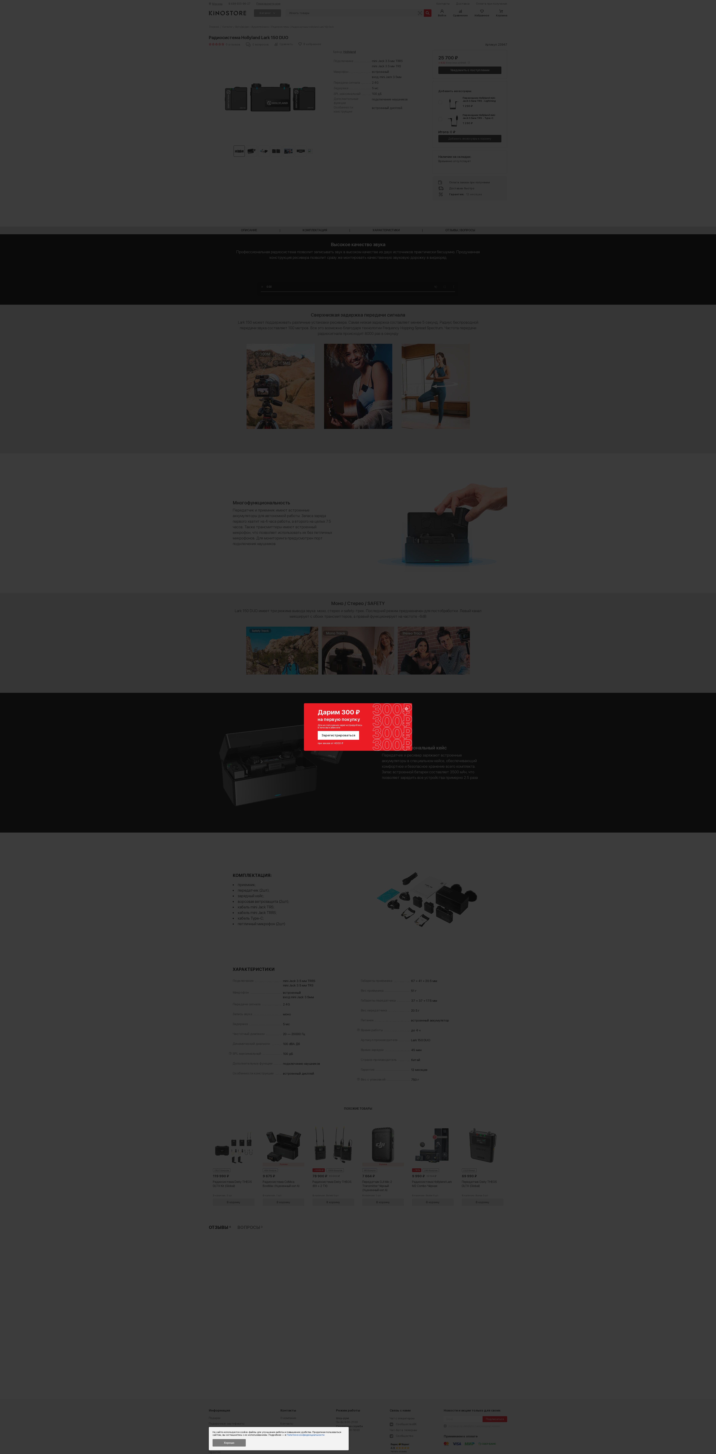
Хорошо (229, 1442)
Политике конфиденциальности (305, 1435)
